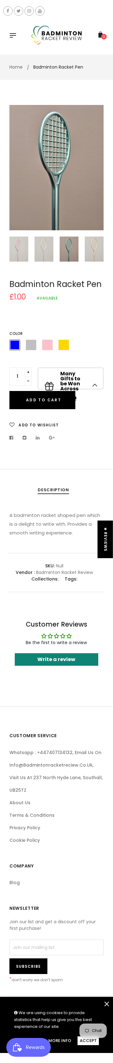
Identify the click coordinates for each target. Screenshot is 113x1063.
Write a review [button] (56, 659)
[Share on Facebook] (13, 437)
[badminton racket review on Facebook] (8, 11)
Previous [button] (19, 167)
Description (53, 490)
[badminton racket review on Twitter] (18, 11)
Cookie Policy (24, 840)
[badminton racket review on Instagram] (29, 11)
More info (59, 1041)
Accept (88, 1041)
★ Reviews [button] (105, 539)
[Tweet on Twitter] (24, 437)
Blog (14, 882)
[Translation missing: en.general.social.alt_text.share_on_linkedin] (38, 437)
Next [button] (94, 167)
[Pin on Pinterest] (52, 437)
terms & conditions (32, 815)
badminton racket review (64, 572)
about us (19, 803)
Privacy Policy (24, 828)
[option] (56, 167)
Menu (14, 36)
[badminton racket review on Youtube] (40, 11)
